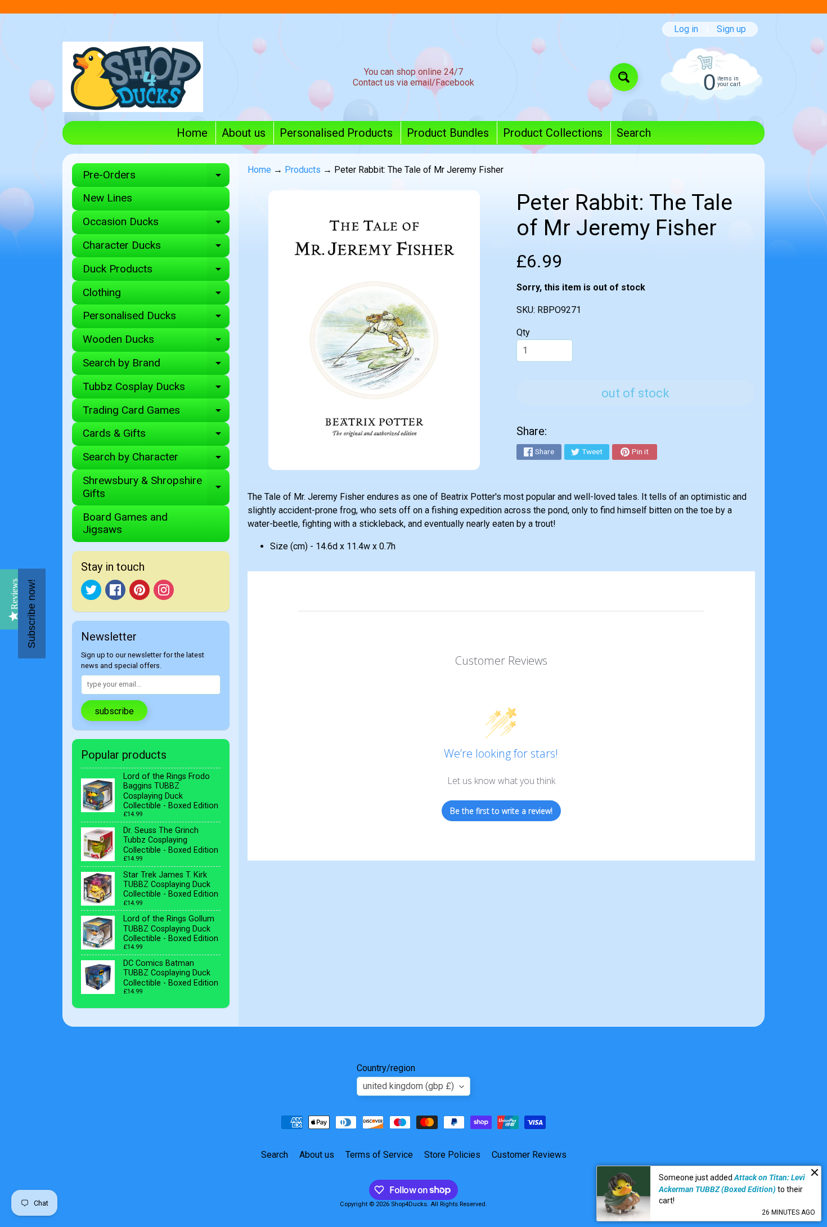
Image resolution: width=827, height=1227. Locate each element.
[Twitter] (91, 590)
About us (244, 133)
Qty (523, 332)
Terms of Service (379, 1154)
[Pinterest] (139, 590)
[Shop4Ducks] (132, 77)
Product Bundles (448, 133)
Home (192, 133)
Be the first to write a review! (501, 810)
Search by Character (156, 459)
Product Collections (553, 133)
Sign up (731, 29)
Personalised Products (336, 133)
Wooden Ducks (156, 342)
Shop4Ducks (409, 1204)
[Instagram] (164, 590)
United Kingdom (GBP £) (408, 1086)
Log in (686, 29)
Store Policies (452, 1154)
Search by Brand (156, 365)
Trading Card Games (156, 413)
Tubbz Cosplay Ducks (156, 389)
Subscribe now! (31, 613)
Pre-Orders (156, 177)
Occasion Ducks (156, 224)
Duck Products (156, 271)
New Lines (107, 197)
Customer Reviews (529, 1154)
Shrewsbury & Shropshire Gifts (156, 487)
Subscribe (114, 711)
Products (303, 169)
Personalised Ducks (156, 318)
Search (634, 133)
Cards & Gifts (156, 436)
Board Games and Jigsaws (125, 523)
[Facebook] (115, 590)
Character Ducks (156, 248)
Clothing (156, 295)
